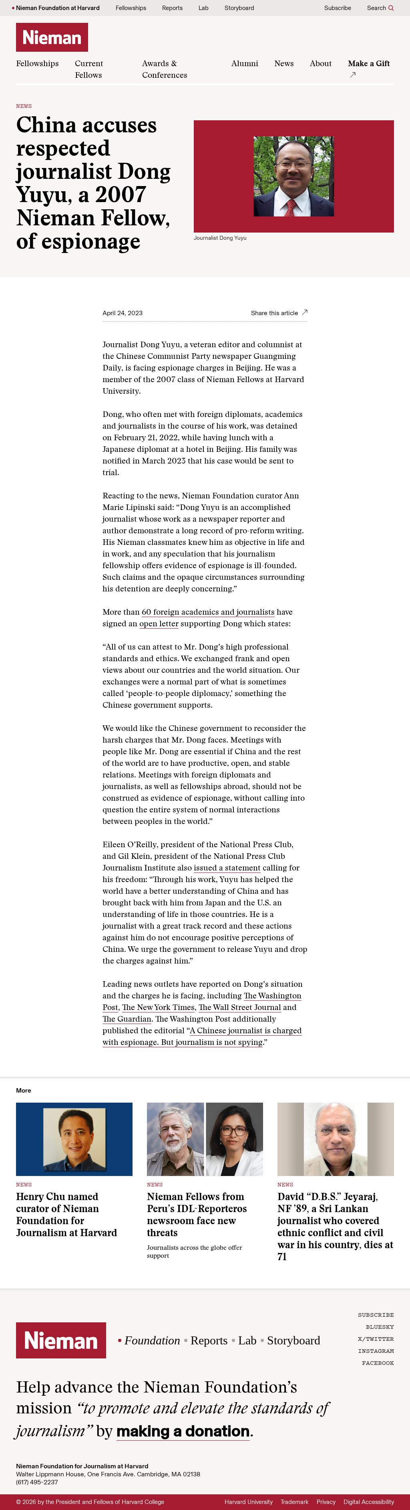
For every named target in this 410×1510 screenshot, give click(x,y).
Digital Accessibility (369, 1502)
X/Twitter (376, 1338)
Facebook (378, 1362)
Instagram (376, 1350)
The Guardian (126, 1020)
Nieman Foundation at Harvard (58, 8)
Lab (204, 8)
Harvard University (249, 1502)
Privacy (326, 1502)
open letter (159, 624)
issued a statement (227, 868)
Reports (172, 8)
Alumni (244, 64)
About (321, 64)
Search (376, 8)
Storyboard (239, 8)
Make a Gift (369, 64)
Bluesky (380, 1326)
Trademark (295, 1502)
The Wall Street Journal (240, 1008)
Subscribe (337, 8)
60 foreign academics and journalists (208, 613)
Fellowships (131, 8)
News (284, 64)
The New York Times (158, 1008)
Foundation (152, 1340)
